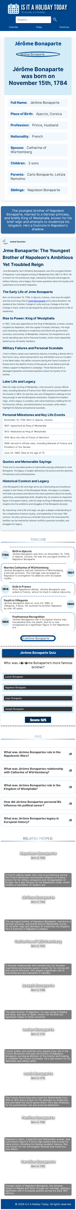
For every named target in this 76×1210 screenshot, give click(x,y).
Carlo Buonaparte (37, 301)
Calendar (13, 27)
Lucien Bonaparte (14, 676)
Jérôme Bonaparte (38, 897)
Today (39, 27)
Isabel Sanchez (18, 241)
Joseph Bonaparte (14, 709)
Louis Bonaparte (13, 698)
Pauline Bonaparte (38, 1118)
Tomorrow (64, 27)
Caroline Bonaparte (38, 1162)
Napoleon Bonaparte (15, 687)
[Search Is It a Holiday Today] (55, 20)
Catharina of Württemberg (38, 941)
